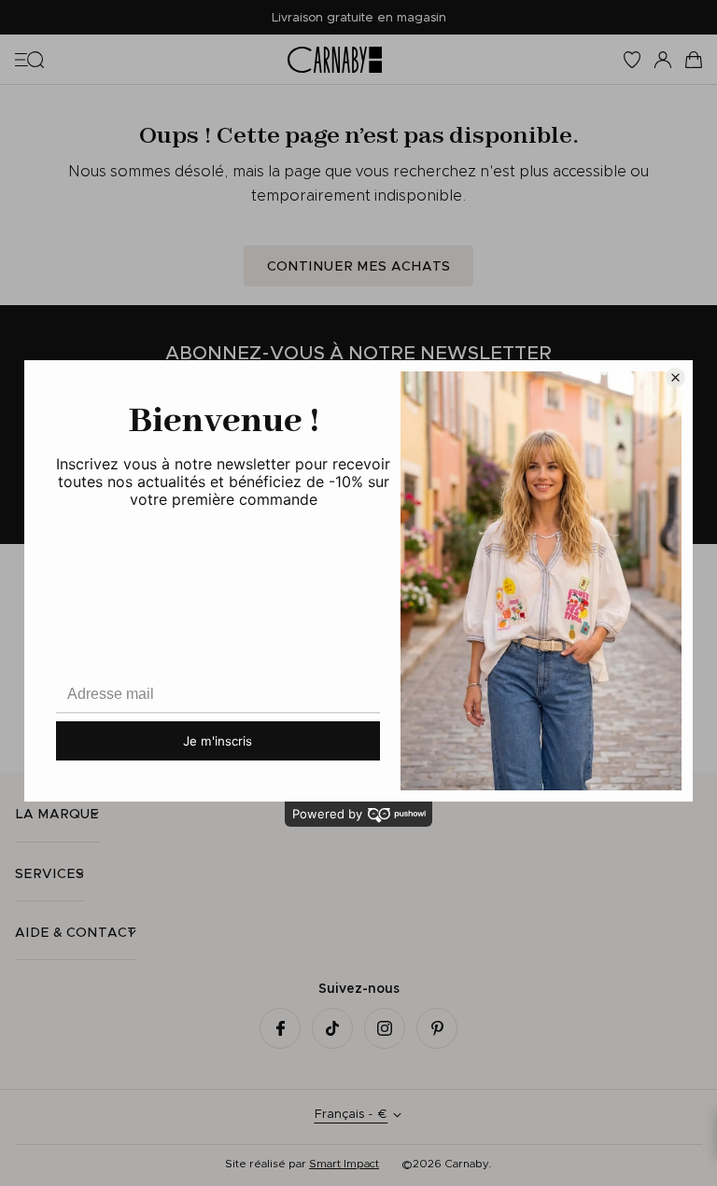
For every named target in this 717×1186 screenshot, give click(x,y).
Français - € (350, 1114)
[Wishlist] (632, 60)
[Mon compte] (663, 60)
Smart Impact (344, 1163)
